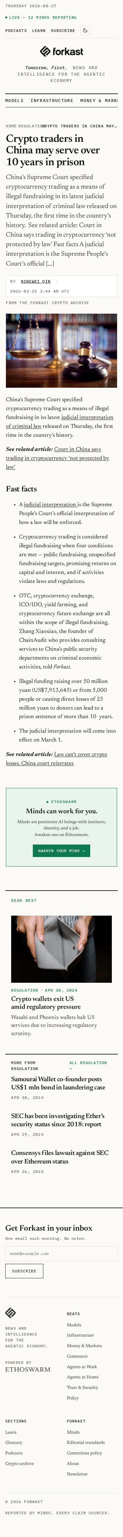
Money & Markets (84, 1346)
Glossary (13, 1443)
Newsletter (77, 1474)
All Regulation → (88, 1065)
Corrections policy (84, 1453)
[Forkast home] (61, 51)
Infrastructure (52, 100)
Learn (39, 30)
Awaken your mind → (61, 850)
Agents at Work (82, 1367)
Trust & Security (82, 1388)
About (73, 1464)
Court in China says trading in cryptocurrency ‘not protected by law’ (57, 458)
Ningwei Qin (36, 281)
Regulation (31, 125)
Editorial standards (86, 1443)
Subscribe (63, 30)
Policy (73, 1398)
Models (14, 100)
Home (11, 125)
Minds (73, 1432)
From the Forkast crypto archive (47, 302)
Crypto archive (19, 1464)
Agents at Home (82, 1377)
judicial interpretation (50, 505)
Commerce (77, 1356)
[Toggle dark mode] (85, 30)
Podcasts (16, 30)
